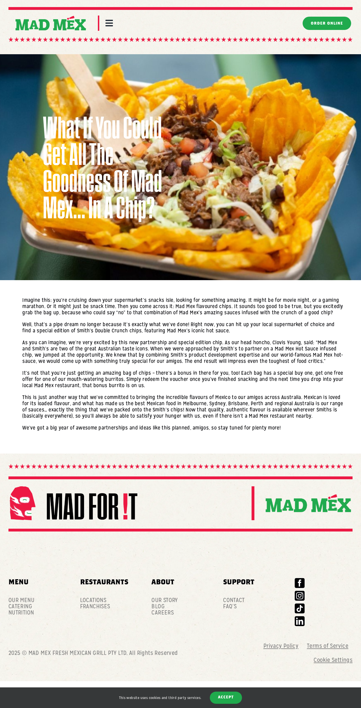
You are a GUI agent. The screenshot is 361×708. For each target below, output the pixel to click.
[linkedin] (300, 621)
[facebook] (300, 583)
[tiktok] (300, 608)
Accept (226, 697)
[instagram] (300, 596)
